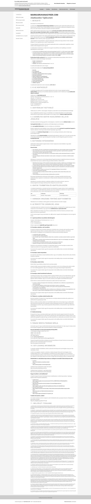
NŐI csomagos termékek (20, 25)
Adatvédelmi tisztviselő (37, 72)
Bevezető (34, 70)
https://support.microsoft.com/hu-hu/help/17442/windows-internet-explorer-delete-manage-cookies (51, 388)
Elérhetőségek (72, 9)
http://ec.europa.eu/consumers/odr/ (38, 343)
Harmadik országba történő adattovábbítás (41, 77)
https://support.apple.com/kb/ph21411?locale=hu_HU (43, 393)
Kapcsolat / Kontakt (19, 38)
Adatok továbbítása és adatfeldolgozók (40, 76)
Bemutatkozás (54, 9)
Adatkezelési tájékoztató (37, 501)
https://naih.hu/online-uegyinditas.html (46, 338)
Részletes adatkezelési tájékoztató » (25, 5)
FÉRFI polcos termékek (19, 17)
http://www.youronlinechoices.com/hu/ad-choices (41, 371)
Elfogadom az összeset (71, 3)
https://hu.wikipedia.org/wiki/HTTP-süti (39, 400)
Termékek (42, 9)
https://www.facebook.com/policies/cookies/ (41, 362)
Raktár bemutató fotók (63, 9)
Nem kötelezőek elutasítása (59, 3)
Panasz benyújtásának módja (38, 80)
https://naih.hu (36, 335)
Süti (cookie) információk (37, 81)
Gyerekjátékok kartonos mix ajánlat (21, 35)
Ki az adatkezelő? (36, 71)
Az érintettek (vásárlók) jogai (38, 78)
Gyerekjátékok (18, 33)
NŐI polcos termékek (19, 22)
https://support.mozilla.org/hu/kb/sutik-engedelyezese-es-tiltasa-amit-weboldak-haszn (49, 385)
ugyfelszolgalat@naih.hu (39, 336)
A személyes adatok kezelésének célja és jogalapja (42, 73)
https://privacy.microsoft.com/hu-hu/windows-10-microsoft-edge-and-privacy (47, 383)
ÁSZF (32, 501)
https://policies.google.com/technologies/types (41, 364)
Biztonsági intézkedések (37, 75)
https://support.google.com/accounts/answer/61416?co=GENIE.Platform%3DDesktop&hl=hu (50, 380)
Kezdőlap (48, 9)
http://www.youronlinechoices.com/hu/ (39, 368)
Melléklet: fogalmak (36, 82)
